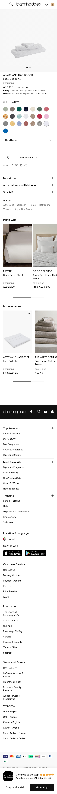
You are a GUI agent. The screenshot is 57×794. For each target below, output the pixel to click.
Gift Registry (10, 668)
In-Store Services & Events (13, 675)
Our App (7, 626)
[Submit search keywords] (11, 4)
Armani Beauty (10, 472)
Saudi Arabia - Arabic (14, 738)
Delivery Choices (12, 575)
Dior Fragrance (11, 444)
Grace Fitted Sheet (13, 275)
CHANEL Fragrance (13, 449)
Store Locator (10, 620)
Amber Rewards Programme (11, 697)
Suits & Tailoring (11, 500)
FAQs (6, 596)
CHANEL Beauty (11, 433)
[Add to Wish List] (29, 226)
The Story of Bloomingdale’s (11, 613)
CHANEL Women (11, 483)
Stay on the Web (15, 787)
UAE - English (10, 711)
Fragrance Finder (12, 681)
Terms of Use (10, 647)
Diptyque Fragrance (13, 467)
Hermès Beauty (11, 488)
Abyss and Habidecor (18, 75)
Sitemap (7, 652)
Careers (7, 636)
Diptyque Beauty (12, 455)
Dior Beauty (9, 438)
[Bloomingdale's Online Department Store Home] (28, 4)
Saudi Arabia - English (14, 733)
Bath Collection (11, 361)
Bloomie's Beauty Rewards (12, 689)
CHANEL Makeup (12, 478)
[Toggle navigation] (4, 4)
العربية (12, 539)
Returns (7, 586)
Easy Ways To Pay (12, 631)
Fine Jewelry (9, 517)
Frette (7, 271)
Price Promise (10, 591)
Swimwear (8, 522)
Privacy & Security (12, 642)
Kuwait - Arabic (11, 727)
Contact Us (9, 570)
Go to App (42, 787)
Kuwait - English (11, 722)
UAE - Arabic (10, 717)
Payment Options (12, 580)
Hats (5, 506)
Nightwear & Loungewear (16, 511)
